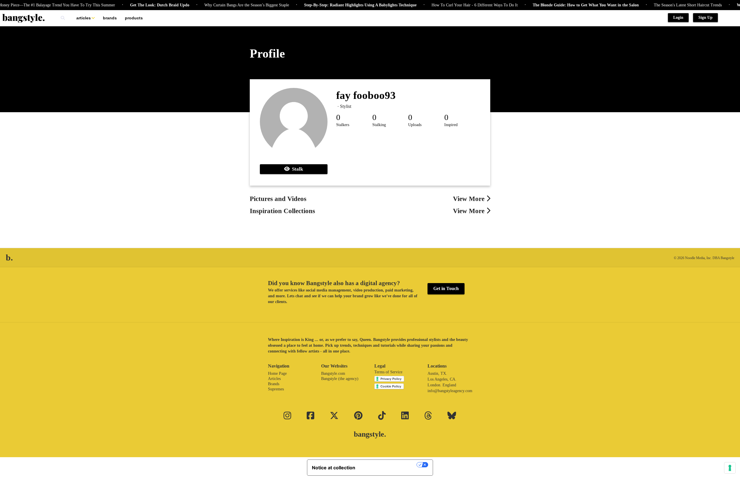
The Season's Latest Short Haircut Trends (679, 5)
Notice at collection (333, 467)
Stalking (379, 125)
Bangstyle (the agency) (339, 379)
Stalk (296, 169)
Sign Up (705, 17)
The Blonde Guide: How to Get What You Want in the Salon (577, 5)
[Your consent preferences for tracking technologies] (729, 467)
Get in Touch (446, 288)
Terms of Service (388, 372)
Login (678, 17)
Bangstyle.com (333, 373)
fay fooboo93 (366, 95)
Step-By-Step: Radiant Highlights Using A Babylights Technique (351, 5)
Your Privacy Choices (389, 465)
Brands (110, 18)
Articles (83, 18)
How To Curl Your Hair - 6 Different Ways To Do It (466, 5)
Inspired (451, 125)
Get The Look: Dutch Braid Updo (150, 5)
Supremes (276, 389)
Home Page (277, 373)
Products (134, 18)
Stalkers (342, 125)
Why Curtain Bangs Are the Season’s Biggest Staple (237, 5)
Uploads (414, 125)
